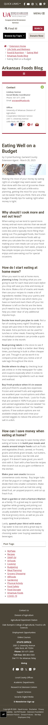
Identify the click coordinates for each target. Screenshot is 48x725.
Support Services (24, 692)
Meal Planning (14, 570)
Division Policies (27, 714)
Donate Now (36, 35)
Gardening (12, 579)
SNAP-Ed (11, 557)
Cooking (11, 563)
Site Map (38, 714)
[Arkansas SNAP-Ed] (14, 124)
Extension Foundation (35, 712)
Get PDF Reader (20, 712)
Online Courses (24, 637)
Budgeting (12, 567)
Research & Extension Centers (24, 687)
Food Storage (14, 589)
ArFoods (11, 560)
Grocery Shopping (16, 573)
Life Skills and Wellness (18, 49)
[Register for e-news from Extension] (37, 124)
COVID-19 (12, 596)
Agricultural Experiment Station (24, 620)
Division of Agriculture (24, 615)
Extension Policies (12, 714)
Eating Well (32, 52)
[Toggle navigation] (24, 73)
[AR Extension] (30, 124)
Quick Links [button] (11, 3)
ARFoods (11, 576)
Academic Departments (24, 682)
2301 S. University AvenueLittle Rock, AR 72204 (24, 646)
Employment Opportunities (24, 632)
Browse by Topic (14, 35)
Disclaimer (33, 709)
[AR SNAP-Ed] (22, 124)
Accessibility (8, 712)
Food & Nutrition (15, 52)
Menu (37, 13)
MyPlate (11, 551)
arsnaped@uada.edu (21, 100)
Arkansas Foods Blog (17, 55)
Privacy (41, 709)
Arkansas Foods (15, 592)
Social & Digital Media (24, 697)
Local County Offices (24, 677)
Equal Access (23, 709)
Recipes (11, 554)
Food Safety (13, 586)
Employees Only (24, 717)
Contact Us (24, 610)
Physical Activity (15, 583)
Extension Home (17, 46)
